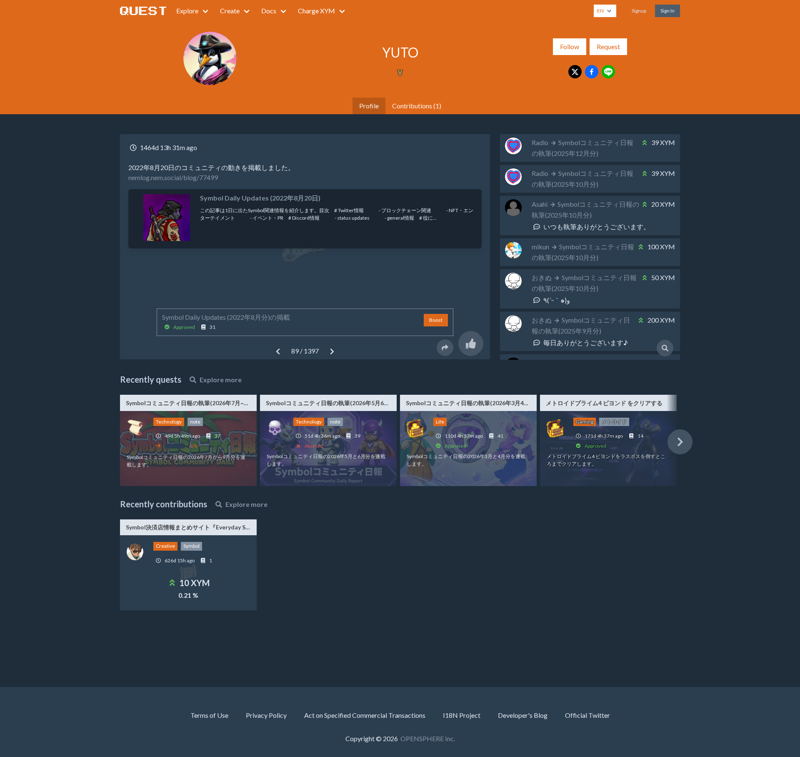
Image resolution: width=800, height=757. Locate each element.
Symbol (191, 546)
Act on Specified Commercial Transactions (364, 715)
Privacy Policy (266, 715)
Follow (569, 46)
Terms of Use (209, 715)
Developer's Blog (523, 715)
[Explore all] (665, 348)
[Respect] (470, 343)
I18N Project (461, 715)
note (195, 422)
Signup (639, 11)
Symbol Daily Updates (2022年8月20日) (260, 198)
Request (608, 46)
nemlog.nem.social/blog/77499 (173, 177)
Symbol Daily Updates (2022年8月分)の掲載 (226, 317)
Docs (268, 11)
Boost (435, 320)
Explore (187, 11)
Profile (369, 106)
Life (440, 422)
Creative (165, 546)
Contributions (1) (416, 106)
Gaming (584, 422)
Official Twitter (587, 715)
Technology (169, 422)
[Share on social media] (445, 347)
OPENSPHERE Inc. (427, 738)
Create (230, 11)
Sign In (667, 11)
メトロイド (614, 422)
